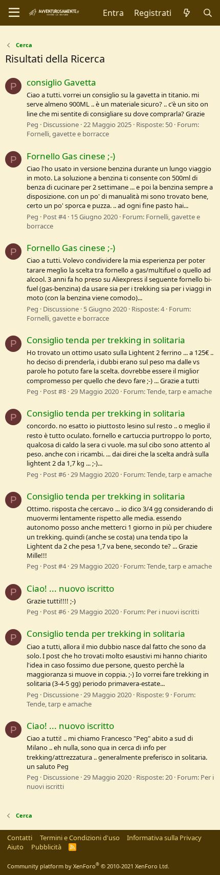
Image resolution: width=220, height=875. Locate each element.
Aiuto (15, 846)
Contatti (19, 837)
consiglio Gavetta (61, 82)
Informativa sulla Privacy (164, 837)
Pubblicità (46, 846)
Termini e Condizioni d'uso (80, 837)
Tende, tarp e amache (179, 391)
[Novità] (187, 13)
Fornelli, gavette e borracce (68, 133)
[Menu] (14, 13)
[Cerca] (207, 13)
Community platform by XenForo (88, 866)
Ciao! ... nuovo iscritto (70, 588)
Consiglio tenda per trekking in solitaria (106, 340)
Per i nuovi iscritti (173, 611)
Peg (32, 124)
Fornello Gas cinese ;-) (71, 156)
